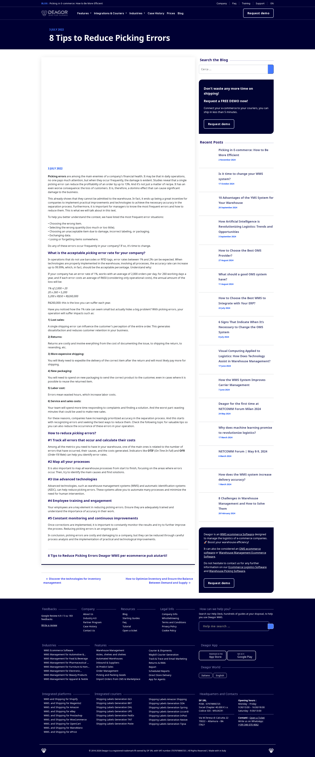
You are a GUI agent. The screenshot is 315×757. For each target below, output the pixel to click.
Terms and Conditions (174, 622)
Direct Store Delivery (160, 675)
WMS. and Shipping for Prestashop (63, 715)
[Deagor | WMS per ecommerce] (54, 13)
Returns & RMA (157, 662)
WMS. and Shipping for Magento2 (62, 703)
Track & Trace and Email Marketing (168, 658)
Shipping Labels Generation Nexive (168, 719)
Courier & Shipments (160, 650)
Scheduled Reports (159, 671)
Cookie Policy (169, 630)
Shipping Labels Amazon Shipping (168, 699)
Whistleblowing (170, 618)
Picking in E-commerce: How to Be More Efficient (76, 3)
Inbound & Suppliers (107, 662)
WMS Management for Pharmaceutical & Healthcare (66, 663)
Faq (124, 622)
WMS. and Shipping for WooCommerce (65, 719)
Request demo (258, 13)
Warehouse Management (110, 650)
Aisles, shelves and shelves (111, 654)
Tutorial (127, 626)
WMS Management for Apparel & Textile (66, 679)
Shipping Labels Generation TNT (114, 719)
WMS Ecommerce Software (58, 650)
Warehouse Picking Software (227, 571)
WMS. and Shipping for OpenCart (62, 723)
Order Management (107, 670)
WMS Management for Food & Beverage (66, 658)
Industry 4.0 (89, 618)
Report (152, 666)
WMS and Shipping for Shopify (61, 699)
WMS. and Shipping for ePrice (60, 731)
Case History (90, 626)
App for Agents (157, 679)
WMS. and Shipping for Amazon (61, 707)
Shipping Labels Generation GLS (114, 699)
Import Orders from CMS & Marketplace (118, 679)
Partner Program (92, 622)
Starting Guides (131, 618)
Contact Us (89, 630)
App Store (216, 656)
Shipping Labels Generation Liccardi (169, 711)
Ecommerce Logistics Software (247, 567)
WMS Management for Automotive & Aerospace (64, 654)
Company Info (169, 614)
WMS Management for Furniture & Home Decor (66, 667)
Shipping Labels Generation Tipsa (167, 723)
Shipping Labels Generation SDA (167, 703)
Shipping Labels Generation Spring (168, 707)
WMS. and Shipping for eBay (59, 711)
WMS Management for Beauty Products (65, 674)
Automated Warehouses (109, 658)
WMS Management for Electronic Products (62, 671)
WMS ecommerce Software (237, 534)
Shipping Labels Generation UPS (114, 711)
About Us (88, 614)
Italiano (205, 675)
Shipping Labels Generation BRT (114, 703)
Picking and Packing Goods (111, 674)
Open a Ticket (257, 717)
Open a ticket (130, 630)
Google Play (244, 656)
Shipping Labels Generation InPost (168, 715)
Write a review (49, 625)
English (220, 675)
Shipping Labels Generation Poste (115, 723)
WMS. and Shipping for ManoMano (63, 727)
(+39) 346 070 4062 (248, 724)
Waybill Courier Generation (164, 654)
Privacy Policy (169, 626)
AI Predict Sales (104, 666)
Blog (125, 614)
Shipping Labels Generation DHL (114, 707)
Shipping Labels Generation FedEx (115, 715)
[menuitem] (222, 3)
